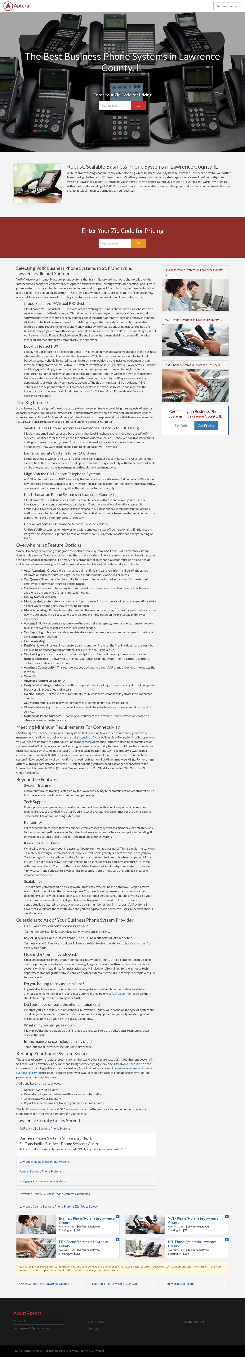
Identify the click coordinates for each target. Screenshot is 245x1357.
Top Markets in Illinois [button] (179, 1283)
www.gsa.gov (75, 1109)
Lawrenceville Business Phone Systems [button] (44, 1161)
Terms (84, 1350)
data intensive (81, 737)
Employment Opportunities (31, 1328)
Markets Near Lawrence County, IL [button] (115, 1283)
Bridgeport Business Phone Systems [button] (42, 1181)
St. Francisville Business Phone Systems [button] (44, 1128)
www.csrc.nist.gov (42, 1109)
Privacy (73, 1350)
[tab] (86, 1128)
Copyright (97, 1350)
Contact (93, 1328)
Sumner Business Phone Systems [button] (40, 1171)
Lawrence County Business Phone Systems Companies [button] (54, 1193)
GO (139, 105)
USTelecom (119, 993)
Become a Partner (227, 6)
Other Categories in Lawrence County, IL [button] (45, 1283)
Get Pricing (206, 425)
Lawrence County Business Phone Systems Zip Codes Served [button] (58, 1206)
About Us (19, 1321)
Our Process (96, 1321)
